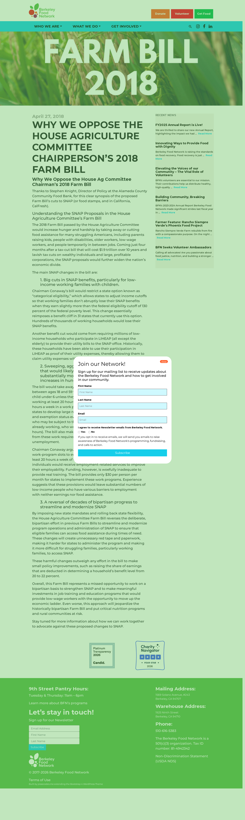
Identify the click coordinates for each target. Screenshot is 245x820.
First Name (85, 385)
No (92, 431)
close (164, 361)
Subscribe (122, 453)
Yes (82, 431)
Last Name (85, 399)
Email (81, 413)
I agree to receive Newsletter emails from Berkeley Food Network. (120, 427)
